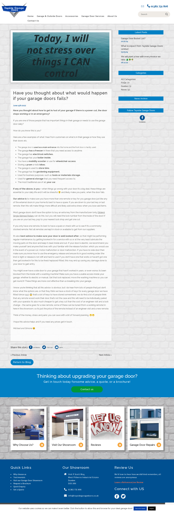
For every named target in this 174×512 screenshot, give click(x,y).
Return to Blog (22, 362)
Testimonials (19, 477)
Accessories (71, 16)
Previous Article (19, 355)
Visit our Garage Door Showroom (27, 480)
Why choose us (19, 474)
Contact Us (33, 21)
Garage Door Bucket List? (133, 38)
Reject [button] (151, 508)
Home (31, 16)
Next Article (105, 355)
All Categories (128, 79)
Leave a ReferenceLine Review (129, 482)
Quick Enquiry (19, 486)
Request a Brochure (22, 483)
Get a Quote (18, 489)
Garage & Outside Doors (49, 16)
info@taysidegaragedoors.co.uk (83, 495)
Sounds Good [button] (140, 508)
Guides (124, 86)
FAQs (123, 83)
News (124, 89)
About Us (112, 16)
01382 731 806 (159, 6)
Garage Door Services (92, 16)
